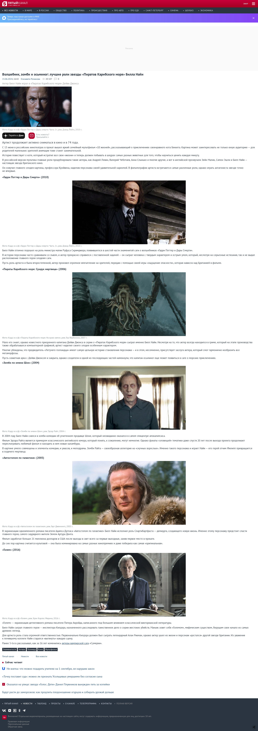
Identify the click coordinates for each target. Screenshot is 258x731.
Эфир (245, 4)
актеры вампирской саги (75, 643)
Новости (27, 703)
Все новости (11, 10)
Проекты (55, 703)
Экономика (206, 10)
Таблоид (41, 703)
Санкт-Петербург (154, 10)
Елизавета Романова (30, 79)
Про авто (119, 10)
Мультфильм (51, 649)
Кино (40, 649)
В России (44, 10)
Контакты (106, 703)
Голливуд (31, 649)
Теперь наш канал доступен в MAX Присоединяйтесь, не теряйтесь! (23, 18)
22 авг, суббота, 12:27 (14, 5)
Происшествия (99, 10)
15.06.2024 (7, 79)
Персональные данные (18, 724)
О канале (70, 703)
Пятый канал (11, 703)
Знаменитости (9, 649)
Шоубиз (189, 10)
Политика (78, 10)
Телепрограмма (88, 703)
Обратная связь (15, 726)
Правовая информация (19, 721)
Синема (174, 10)
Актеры (22, 649)
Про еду (134, 10)
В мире (28, 10)
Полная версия (124, 703)
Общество (61, 10)
